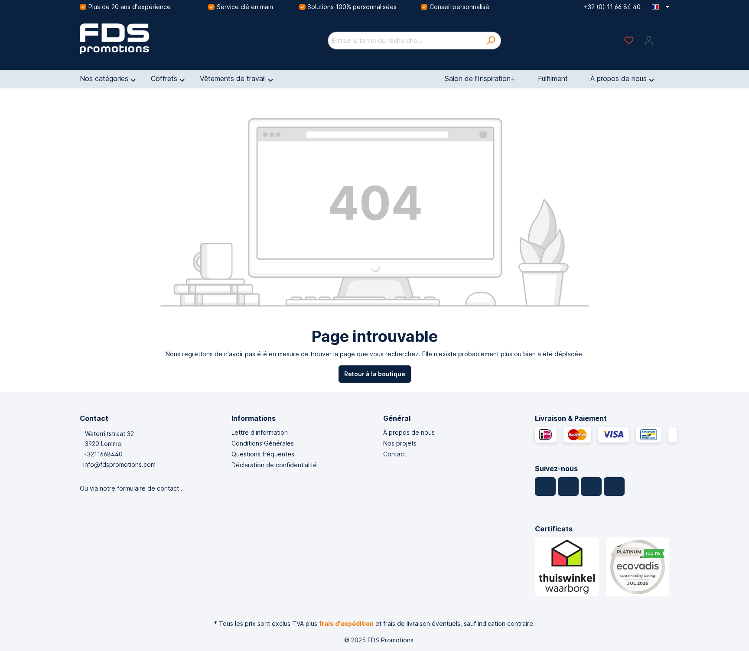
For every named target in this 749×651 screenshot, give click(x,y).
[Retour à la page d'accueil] (145, 38)
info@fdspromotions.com (119, 464)
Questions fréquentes (262, 454)
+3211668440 (103, 454)
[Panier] (664, 37)
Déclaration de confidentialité (274, 465)
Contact (394, 454)
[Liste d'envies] (629, 40)
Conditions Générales (262, 443)
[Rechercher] (491, 40)
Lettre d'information (259, 432)
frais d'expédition (346, 623)
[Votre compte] (649, 40)
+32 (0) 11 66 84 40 (612, 6)
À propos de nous (409, 432)
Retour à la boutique (374, 374)
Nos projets (400, 443)
